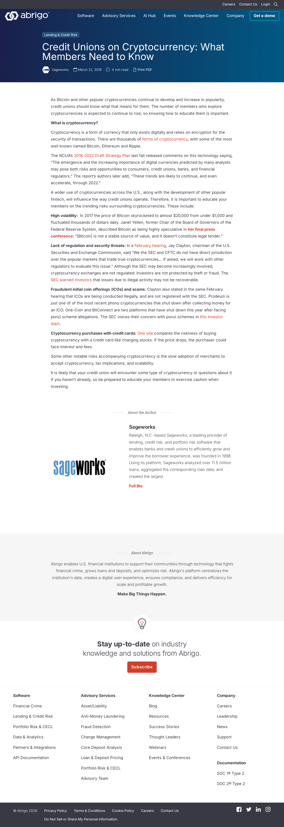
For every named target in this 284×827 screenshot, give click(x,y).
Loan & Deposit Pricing (102, 757)
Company (235, 15)
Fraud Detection (96, 726)
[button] (81, 819)
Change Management (101, 736)
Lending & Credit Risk (60, 35)
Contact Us (248, 4)
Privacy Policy (55, 811)
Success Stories (164, 726)
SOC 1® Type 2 (230, 773)
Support (224, 736)
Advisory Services (119, 15)
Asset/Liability (94, 706)
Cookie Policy (123, 811)
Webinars (157, 747)
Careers (228, 4)
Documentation (231, 762)
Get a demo (264, 15)
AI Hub (149, 15)
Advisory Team (94, 778)
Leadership (227, 716)
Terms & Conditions (89, 811)
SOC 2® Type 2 (231, 783)
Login (265, 4)
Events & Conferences (169, 757)
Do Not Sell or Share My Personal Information (80, 819)
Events (170, 15)
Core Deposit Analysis (101, 747)
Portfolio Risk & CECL (33, 726)
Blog (153, 706)
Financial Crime (27, 706)
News (222, 726)
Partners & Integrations (34, 747)
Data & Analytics (28, 736)
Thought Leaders (164, 736)
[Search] (275, 4)
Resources (159, 716)
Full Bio (135, 485)
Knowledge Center (201, 15)
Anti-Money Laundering (102, 716)
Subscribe (142, 666)
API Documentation (31, 757)
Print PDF (145, 70)
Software (85, 15)
